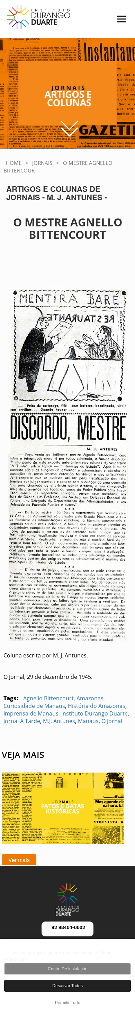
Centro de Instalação (68, 968)
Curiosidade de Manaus (34, 706)
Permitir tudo (67, 1002)
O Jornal (111, 721)
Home (13, 162)
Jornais (42, 162)
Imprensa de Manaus (30, 713)
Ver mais (19, 860)
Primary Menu (109, 22)
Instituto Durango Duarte (94, 713)
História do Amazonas (96, 706)
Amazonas (90, 698)
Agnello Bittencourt (48, 698)
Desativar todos (67, 985)
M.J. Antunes (59, 721)
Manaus (88, 721)
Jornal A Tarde (21, 721)
